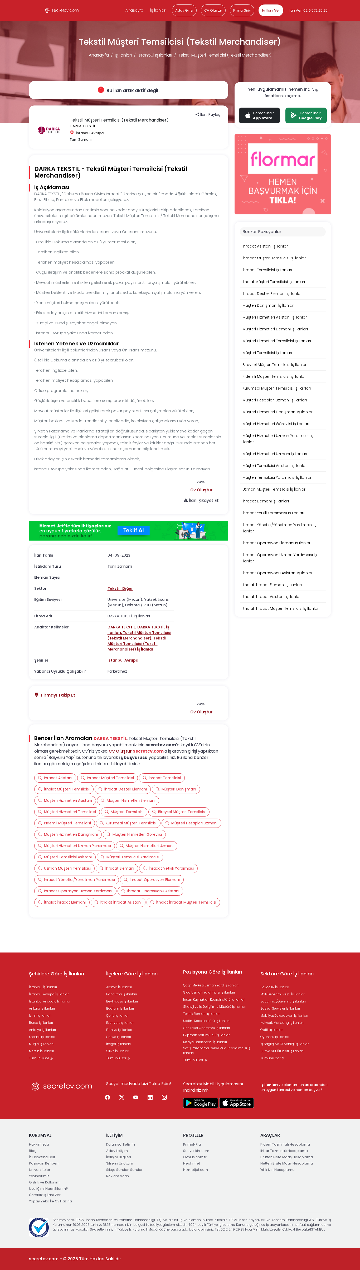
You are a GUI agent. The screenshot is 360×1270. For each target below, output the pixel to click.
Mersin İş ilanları (41, 1051)
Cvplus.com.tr (195, 1157)
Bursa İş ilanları (41, 1022)
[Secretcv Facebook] (107, 1097)
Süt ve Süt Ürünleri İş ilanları (282, 1051)
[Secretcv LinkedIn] (150, 1097)
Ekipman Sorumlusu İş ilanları (206, 1035)
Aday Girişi (184, 10)
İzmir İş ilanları (40, 1015)
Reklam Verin (117, 1175)
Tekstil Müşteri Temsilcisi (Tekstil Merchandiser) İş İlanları (137, 644)
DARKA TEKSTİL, (122, 627)
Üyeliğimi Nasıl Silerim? (48, 1188)
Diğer (127, 588)
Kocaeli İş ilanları (42, 1037)
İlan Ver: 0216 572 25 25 (308, 10)
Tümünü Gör (39, 1058)
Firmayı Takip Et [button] (57, 695)
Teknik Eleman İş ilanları (201, 1013)
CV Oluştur (213, 10)
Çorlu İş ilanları (117, 1015)
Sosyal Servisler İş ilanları (280, 1008)
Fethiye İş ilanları (119, 1029)
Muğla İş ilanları (41, 1044)
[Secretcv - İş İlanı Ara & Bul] (200, 1103)
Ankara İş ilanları (42, 1008)
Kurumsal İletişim (120, 1144)
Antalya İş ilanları (42, 1029)
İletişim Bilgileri (118, 1157)
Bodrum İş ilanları (120, 1008)
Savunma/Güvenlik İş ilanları (283, 1001)
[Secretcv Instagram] (164, 1097)
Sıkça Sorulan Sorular (124, 1169)
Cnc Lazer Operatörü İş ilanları (206, 1028)
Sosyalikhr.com (196, 1150)
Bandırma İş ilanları (121, 994)
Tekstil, (115, 588)
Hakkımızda (39, 1144)
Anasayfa (134, 10)
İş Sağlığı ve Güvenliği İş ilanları (284, 1044)
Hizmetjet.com (195, 1169)
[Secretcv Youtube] (136, 1097)
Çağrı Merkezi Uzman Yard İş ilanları (211, 985)
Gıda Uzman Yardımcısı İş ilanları (209, 992)
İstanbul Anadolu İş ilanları (50, 1001)
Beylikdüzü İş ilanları (122, 1001)
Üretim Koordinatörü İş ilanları (206, 1021)
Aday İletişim (117, 1150)
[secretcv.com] (62, 10)
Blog (33, 1150)
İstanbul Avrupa (123, 660)
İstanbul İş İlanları (155, 55)
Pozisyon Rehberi (44, 1163)
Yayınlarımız (39, 1175)
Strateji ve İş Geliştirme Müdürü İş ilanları (214, 1006)
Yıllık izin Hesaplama (277, 1169)
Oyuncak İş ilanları (274, 1037)
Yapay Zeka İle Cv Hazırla (50, 1201)
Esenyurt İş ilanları (120, 1022)
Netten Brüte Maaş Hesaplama (286, 1163)
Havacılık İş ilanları (274, 987)
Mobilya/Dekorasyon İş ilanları (284, 1015)
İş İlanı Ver (271, 10)
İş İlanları (158, 10)
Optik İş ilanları (271, 1029)
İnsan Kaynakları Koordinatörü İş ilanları (214, 999)
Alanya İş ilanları (119, 987)
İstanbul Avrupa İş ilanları (49, 994)
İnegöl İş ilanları (118, 1044)
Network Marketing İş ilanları (282, 1022)
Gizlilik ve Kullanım (44, 1182)
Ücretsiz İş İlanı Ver (45, 1194)
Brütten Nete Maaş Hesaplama (286, 1157)
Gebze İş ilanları (118, 1037)
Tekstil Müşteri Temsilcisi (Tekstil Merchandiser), (139, 635)
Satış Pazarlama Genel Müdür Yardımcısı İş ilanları (216, 1050)
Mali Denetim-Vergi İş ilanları (282, 994)
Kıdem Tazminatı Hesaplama (285, 1144)
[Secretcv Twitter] (121, 1097)
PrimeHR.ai (192, 1144)
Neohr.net (191, 1163)
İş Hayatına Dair (42, 1157)
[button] (201, 490)
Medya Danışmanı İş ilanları (205, 1042)
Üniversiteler (39, 1169)
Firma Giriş (242, 10)
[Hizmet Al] (128, 531)
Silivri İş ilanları (117, 1051)
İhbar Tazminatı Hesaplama (284, 1150)
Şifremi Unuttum (119, 1163)
